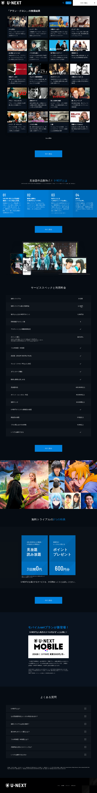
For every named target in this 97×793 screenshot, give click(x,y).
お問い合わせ (73, 785)
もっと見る (48, 138)
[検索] (63, 2)
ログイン (68, 3)
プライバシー (68, 785)
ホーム (59, 785)
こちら (31, 340)
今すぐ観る (83, 3)
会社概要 (62, 785)
